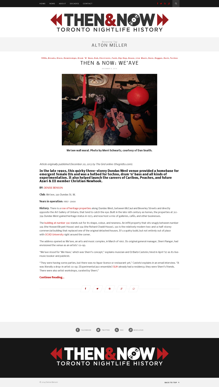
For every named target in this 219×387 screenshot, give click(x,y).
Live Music (141, 58)
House (131, 58)
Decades (74, 3)
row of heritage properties (76, 208)
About (62, 3)
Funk (114, 58)
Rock (166, 58)
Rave (151, 58)
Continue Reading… (51, 277)
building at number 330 (57, 223)
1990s (44, 58)
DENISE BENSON (53, 187)
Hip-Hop (122, 58)
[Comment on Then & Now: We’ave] (133, 289)
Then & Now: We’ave (109, 63)
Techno (174, 58)
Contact (88, 3)
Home (42, 3)
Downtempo (70, 58)
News (52, 3)
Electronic (105, 58)
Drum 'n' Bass (85, 58)
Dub (96, 58)
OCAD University (54, 234)
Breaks (52, 58)
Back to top (171, 382)
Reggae (159, 58)
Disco (60, 58)
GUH (115, 266)
